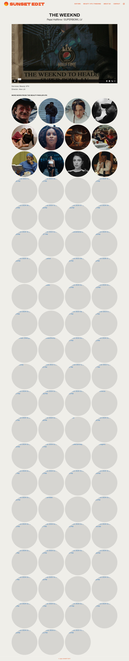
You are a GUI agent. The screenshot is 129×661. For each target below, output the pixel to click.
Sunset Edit (27, 4)
